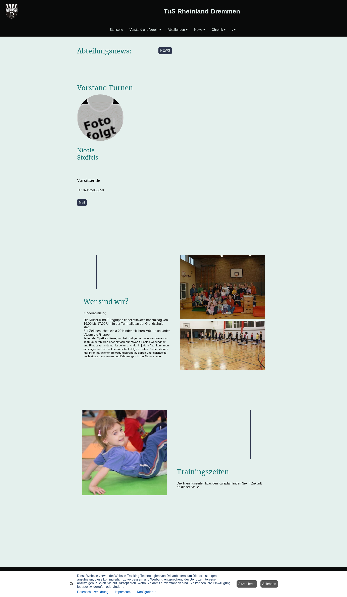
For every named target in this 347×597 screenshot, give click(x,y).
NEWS (165, 50)
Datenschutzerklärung (92, 592)
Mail (82, 202)
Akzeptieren (246, 584)
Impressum (123, 592)
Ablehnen (269, 584)
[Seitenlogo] (11, 11)
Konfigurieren (146, 592)
